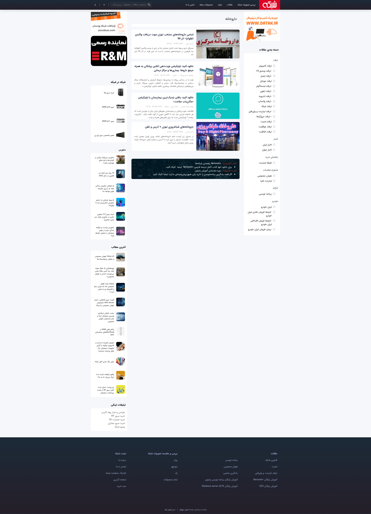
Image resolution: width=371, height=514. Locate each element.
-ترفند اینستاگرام (264, 86)
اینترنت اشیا (266, 181)
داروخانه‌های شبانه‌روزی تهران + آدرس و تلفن (169, 127)
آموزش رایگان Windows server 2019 (220, 486)
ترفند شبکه (266, 106)
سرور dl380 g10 (108, 107)
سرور (170, 509)
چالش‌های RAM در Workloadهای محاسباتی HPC (104, 332)
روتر (176, 460)
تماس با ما (190, 5)
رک (176, 473)
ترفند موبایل (266, 81)
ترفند (220, 5)
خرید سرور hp (109, 92)
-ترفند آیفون (266, 91)
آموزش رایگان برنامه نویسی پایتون (221, 479)
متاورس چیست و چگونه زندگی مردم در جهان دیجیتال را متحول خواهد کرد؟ (104, 231)
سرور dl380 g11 (108, 121)
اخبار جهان (267, 150)
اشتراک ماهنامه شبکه (116, 473)
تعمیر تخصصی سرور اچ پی (104, 135)
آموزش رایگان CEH (268, 486)
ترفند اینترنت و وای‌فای (266, 473)
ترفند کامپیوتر (265, 66)
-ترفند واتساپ (265, 101)
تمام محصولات (171, 479)
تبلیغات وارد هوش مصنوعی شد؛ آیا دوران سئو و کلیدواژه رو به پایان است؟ (104, 287)
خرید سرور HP (118, 416)
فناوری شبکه (271, 460)
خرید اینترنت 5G (117, 419)
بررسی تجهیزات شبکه (246, 5)
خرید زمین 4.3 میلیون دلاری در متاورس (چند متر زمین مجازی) (104, 217)
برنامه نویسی (265, 194)
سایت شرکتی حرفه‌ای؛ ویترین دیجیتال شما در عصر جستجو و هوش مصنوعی (105, 317)
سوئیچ (174, 466)
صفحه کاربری (119, 479)
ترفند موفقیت (265, 126)
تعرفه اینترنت (265, 163)
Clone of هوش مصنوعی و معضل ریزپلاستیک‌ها (104, 257)
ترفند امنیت (266, 121)
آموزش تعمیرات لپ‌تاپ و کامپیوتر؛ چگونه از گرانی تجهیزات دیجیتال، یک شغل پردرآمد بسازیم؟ (105, 346)
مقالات (229, 5)
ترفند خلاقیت (265, 132)
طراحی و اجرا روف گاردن (113, 412)
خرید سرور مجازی (116, 423)
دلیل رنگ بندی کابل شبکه (104, 361)
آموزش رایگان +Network (265, 479)
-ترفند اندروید (265, 96)
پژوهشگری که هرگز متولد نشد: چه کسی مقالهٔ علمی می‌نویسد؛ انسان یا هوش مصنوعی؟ (104, 272)
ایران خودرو (266, 207)
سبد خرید (121, 486)
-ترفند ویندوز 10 (264, 71)
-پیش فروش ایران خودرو (260, 229)
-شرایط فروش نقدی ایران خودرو (260, 213)
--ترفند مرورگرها (264, 116)
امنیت (274, 466)
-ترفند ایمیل (266, 76)
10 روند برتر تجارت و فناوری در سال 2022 (106, 174)
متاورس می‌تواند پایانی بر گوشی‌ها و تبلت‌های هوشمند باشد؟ (104, 160)
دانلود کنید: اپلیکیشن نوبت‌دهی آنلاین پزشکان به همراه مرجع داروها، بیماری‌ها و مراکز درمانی (163, 68)
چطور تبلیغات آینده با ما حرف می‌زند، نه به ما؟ (105, 376)
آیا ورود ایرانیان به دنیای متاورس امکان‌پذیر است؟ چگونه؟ (104, 203)
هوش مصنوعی (264, 176)
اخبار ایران (267, 145)
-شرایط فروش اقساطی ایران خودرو (261, 222)
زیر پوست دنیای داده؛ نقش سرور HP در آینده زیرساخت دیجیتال (105, 390)
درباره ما (122, 460)
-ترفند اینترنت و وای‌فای (260, 111)
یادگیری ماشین (230, 473)
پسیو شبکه (120, 427)
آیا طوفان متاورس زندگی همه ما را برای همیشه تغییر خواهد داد (105, 189)
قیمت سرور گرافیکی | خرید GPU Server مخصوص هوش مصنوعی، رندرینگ (104, 303)
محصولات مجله (206, 5)
